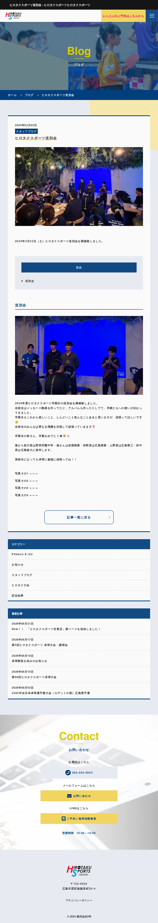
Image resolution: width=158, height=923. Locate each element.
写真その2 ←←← (27, 480)
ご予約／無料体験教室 (82, 818)
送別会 (29, 281)
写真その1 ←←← (27, 473)
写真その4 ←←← (27, 495)
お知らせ (18, 564)
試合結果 (18, 595)
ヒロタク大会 (20, 585)
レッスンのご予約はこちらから (123, 15)
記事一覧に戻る (79, 517)
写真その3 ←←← (27, 488)
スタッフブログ (26, 131)
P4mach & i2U (22, 554)
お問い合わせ (82, 796)
